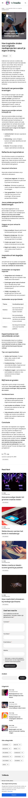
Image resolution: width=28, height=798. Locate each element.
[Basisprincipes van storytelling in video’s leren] (5, 705)
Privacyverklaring (7, 780)
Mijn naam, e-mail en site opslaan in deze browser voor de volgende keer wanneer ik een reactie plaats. (14, 659)
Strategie (19, 756)
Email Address (7, 642)
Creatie (17, 744)
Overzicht (19, 752)
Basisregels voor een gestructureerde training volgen (17, 731)
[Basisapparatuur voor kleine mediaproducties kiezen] (5, 692)
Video (5, 764)
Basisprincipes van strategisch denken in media (15, 718)
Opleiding (5, 459)
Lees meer (10, 791)
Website (5, 650)
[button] (2, 3)
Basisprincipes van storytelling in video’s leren (17, 707)
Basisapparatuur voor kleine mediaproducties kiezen (16, 695)
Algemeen (6, 744)
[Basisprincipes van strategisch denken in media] (5, 715)
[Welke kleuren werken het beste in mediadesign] (14, 516)
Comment (6, 622)
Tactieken (7, 760)
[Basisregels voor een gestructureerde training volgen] (5, 728)
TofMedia (5, 775)
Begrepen (14, 795)
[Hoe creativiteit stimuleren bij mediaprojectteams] (14, 584)
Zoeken (4, 674)
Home (3, 8)
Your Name (6, 634)
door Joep (11, 690)
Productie (7, 756)
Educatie (6, 748)
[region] (14, 789)
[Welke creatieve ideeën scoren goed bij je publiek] (14, 550)
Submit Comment (10, 666)
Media (17, 748)
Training (18, 760)
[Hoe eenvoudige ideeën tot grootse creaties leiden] (14, 482)
